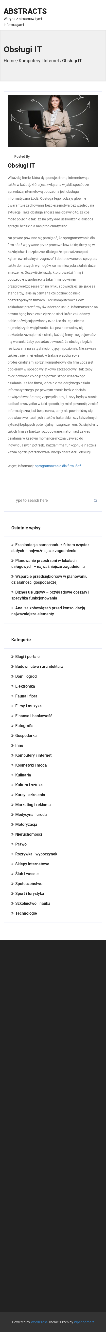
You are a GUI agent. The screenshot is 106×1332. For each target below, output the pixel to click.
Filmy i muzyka (28, 706)
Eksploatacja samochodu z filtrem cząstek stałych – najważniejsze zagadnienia (50, 547)
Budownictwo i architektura (39, 666)
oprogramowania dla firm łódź (58, 466)
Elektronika (25, 686)
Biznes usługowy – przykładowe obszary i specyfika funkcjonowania (50, 595)
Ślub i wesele (27, 873)
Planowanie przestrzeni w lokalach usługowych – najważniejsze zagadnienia (48, 563)
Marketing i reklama (33, 804)
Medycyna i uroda (31, 814)
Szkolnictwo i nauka (32, 903)
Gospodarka (26, 735)
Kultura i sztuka (29, 785)
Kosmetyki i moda (31, 765)
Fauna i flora (26, 696)
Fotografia (24, 725)
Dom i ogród (26, 676)
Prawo (21, 844)
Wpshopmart (84, 1322)
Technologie (26, 913)
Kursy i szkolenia (30, 794)
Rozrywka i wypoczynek (36, 854)
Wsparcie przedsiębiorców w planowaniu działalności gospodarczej (49, 579)
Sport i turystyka (29, 893)
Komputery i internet (33, 755)
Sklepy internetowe (32, 864)
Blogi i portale (27, 656)
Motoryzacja (26, 824)
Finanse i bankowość (33, 716)
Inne (19, 745)
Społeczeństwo (28, 883)
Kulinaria (23, 775)
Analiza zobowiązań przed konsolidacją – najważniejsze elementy (49, 611)
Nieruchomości (28, 834)
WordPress (39, 1322)
